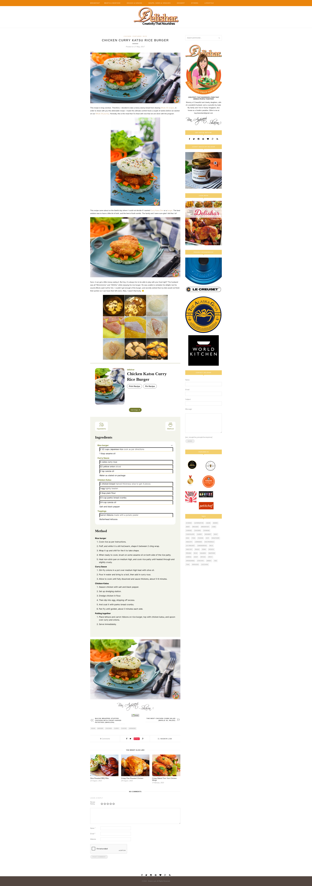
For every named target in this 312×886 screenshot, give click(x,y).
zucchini (204, 564)
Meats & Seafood (112, 3)
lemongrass (202, 545)
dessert (208, 534)
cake (214, 526)
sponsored (190, 560)
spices (203, 557)
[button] (172, 445)
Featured (137, 36)
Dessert (181, 3)
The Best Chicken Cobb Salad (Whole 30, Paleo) (161, 719)
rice (195, 553)
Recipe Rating (92, 803)
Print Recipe (134, 386)
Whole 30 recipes (167, 108)
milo (211, 545)
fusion (124, 728)
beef (188, 526)
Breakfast (95, 3)
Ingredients (101, 429)
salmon (203, 553)
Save (137, 739)
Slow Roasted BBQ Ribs (99, 778)
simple (188, 557)
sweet (209, 560)
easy (215, 534)
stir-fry (200, 560)
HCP (207, 538)
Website (93, 839)
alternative (199, 523)
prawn (188, 553)
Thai (187, 564)
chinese (207, 530)
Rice (145, 36)
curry (116, 728)
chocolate (190, 534)
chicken (109, 728)
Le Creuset (190, 545)
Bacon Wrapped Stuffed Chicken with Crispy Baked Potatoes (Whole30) (108, 720)
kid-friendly (209, 541)
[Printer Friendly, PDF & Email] (135, 715)
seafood (212, 553)
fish (193, 538)
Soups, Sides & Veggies (159, 3)
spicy (210, 557)
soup (196, 557)
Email (92, 834)
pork (204, 549)
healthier (215, 538)
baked (215, 523)
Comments (105, 739)
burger (169, 210)
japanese (132, 728)
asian (93, 728)
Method (170, 429)
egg (187, 538)
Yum (92, 52)
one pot (189, 549)
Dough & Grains (134, 3)
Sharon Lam (166, 739)
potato (211, 549)
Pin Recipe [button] (150, 386)
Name (92, 828)
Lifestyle (209, 3)
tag (215, 560)
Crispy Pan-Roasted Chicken (132, 778)
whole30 (195, 564)
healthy (189, 541)
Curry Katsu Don (157, 210)
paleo (197, 549)
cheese (189, 530)
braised (195, 526)
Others (194, 3)
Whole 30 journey (102, 114)
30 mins (189, 523)
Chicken (127, 36)
